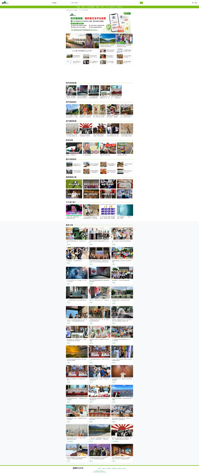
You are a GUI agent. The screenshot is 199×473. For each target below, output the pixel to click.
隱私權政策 (114, 468)
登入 (193, 2)
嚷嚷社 (98, 7)
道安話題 (69, 140)
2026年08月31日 (69, 10)
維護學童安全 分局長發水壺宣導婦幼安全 (121, 280)
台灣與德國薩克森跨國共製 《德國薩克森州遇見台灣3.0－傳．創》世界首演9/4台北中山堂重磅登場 (99, 262)
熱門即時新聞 (71, 83)
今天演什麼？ (71, 202)
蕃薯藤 (5, 3)
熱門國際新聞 (71, 121)
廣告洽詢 (124, 468)
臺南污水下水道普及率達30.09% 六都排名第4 (99, 300)
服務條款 (109, 468)
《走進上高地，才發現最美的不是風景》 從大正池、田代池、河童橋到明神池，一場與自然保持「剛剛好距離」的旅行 (99, 439)
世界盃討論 (119, 7)
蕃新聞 (78, 7)
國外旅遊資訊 (71, 159)
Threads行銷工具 (110, 7)
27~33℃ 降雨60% (83, 10)
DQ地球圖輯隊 (91, 7)
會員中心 (104, 468)
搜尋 (102, 7)
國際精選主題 (71, 177)
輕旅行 (83, 7)
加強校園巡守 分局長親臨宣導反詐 (74, 260)
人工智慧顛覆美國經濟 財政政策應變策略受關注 (77, 300)
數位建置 (119, 468)
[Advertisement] (97, 73)
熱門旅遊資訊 (71, 102)
